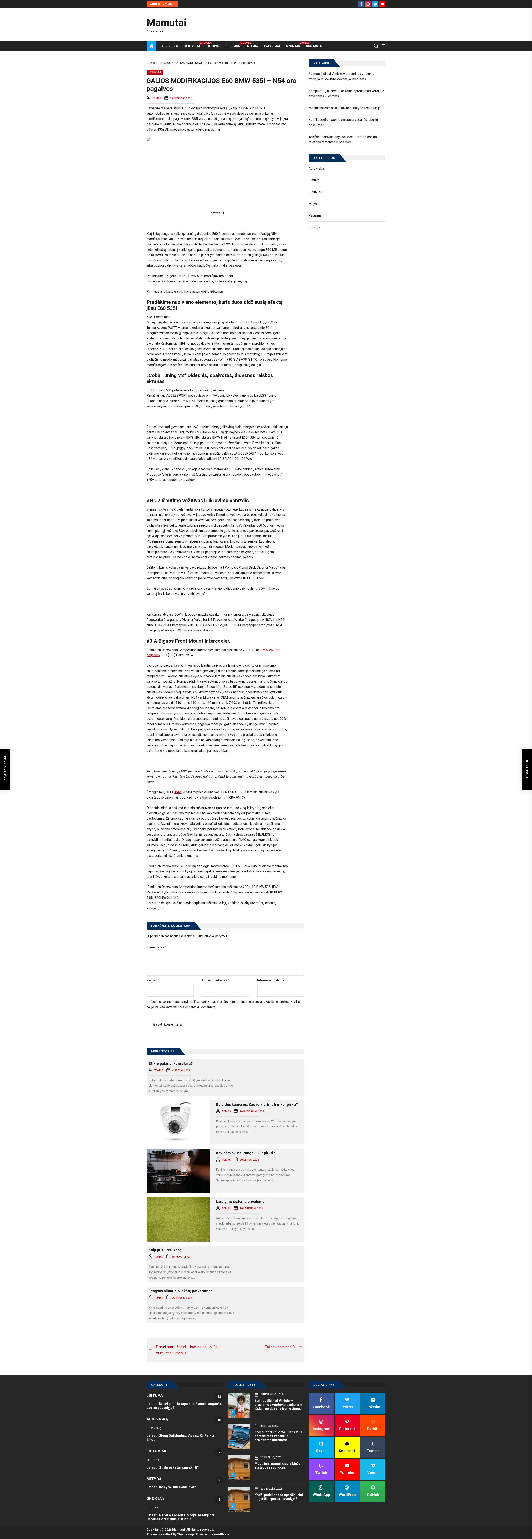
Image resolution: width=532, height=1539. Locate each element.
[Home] (151, 46)
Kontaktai (314, 46)
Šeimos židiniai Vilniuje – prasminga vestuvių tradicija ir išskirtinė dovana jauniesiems (341, 76)
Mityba (252, 46)
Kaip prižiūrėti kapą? (166, 1250)
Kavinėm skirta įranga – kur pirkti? (245, 1153)
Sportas (293, 46)
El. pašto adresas (215, 980)
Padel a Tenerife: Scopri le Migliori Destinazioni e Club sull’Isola (180, 1517)
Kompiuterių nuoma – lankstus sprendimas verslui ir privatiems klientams (346, 93)
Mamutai (167, 22)
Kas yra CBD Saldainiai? (177, 1487)
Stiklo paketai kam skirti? (171, 1063)
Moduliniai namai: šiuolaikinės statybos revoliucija (345, 108)
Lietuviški (233, 46)
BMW (178, 792)
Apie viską (192, 46)
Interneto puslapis (270, 980)
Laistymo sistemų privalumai (241, 1201)
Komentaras (156, 947)
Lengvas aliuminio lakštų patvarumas (180, 1291)
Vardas (153, 980)
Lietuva (213, 46)
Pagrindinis (169, 46)
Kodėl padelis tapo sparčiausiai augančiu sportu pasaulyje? (343, 122)
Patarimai (272, 46)
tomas (156, 98)
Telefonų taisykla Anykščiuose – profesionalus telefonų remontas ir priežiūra (343, 139)
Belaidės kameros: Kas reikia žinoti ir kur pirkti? (257, 1104)
